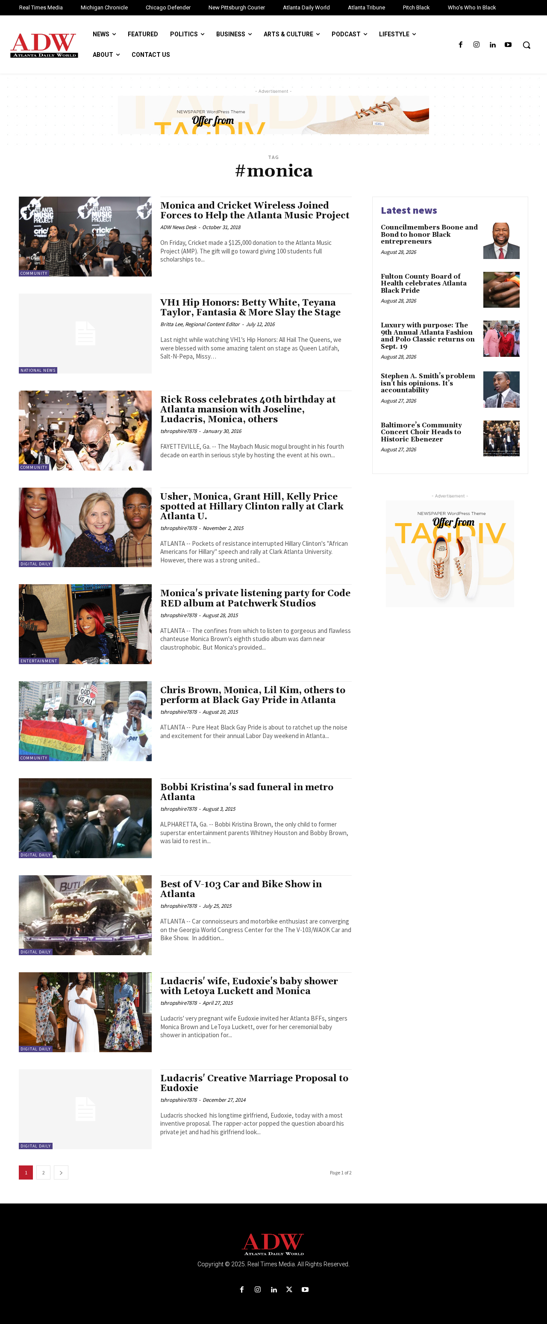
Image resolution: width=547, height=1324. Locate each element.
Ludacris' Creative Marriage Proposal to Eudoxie (254, 1083)
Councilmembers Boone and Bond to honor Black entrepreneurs (429, 235)
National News (38, 370)
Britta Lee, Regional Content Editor (200, 324)
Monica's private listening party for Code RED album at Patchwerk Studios (255, 598)
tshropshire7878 (178, 431)
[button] (526, 45)
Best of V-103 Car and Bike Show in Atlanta (241, 889)
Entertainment (39, 661)
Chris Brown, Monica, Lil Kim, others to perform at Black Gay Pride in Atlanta (252, 695)
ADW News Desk (178, 227)
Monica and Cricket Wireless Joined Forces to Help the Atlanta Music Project (255, 210)
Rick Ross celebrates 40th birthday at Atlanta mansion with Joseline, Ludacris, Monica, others (248, 409)
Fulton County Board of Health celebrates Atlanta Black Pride (424, 284)
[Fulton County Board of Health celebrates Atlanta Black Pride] (501, 290)
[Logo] (273, 1244)
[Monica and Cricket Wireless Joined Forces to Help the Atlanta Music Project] (85, 237)
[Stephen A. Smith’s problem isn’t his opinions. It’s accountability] (501, 389)
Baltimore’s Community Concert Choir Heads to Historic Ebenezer (421, 432)
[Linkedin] (492, 45)
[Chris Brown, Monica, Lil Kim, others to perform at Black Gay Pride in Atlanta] (85, 721)
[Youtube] (508, 45)
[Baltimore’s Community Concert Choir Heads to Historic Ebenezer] (501, 439)
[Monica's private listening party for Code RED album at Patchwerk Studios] (85, 624)
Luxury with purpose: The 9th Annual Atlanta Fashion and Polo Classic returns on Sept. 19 (428, 336)
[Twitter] (289, 1290)
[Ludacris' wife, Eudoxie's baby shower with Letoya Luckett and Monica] (85, 1012)
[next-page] (61, 1172)
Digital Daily (36, 564)
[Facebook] (460, 45)
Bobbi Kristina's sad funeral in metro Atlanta (246, 792)
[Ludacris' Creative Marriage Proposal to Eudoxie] (85, 1109)
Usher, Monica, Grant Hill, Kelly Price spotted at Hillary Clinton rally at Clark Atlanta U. (252, 506)
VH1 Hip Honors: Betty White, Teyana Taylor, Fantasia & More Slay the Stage (250, 307)
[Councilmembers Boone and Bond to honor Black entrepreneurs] (501, 241)
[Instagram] (476, 45)
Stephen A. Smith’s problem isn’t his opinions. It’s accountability (428, 383)
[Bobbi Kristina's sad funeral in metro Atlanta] (85, 818)
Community (34, 273)
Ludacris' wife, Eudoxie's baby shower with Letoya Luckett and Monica (249, 986)
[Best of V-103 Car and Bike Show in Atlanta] (85, 915)
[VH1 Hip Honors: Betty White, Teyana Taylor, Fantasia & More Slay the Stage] (85, 334)
